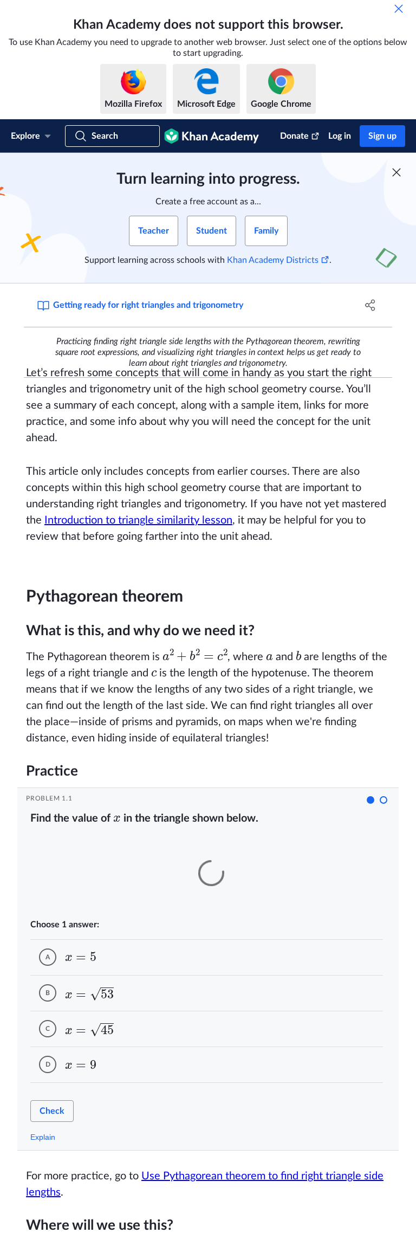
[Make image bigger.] (211, 873)
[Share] (370, 305)
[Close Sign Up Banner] (396, 172)
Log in (339, 136)
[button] (370, 799)
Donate (294, 136)
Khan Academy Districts (272, 260)
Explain (42, 1137)
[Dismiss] (398, 8)
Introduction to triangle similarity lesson (138, 520)
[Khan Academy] (211, 136)
